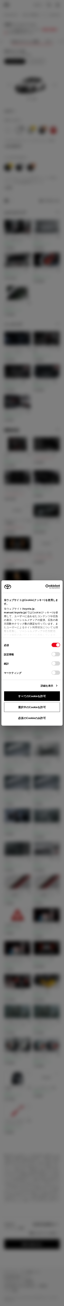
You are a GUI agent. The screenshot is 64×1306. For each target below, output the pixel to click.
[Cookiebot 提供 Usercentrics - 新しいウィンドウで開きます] (44, 587)
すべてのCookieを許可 (32, 696)
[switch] (56, 654)
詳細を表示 (47, 685)
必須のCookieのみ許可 (32, 718)
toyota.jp (29, 608)
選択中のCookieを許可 (32, 706)
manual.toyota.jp (15, 612)
